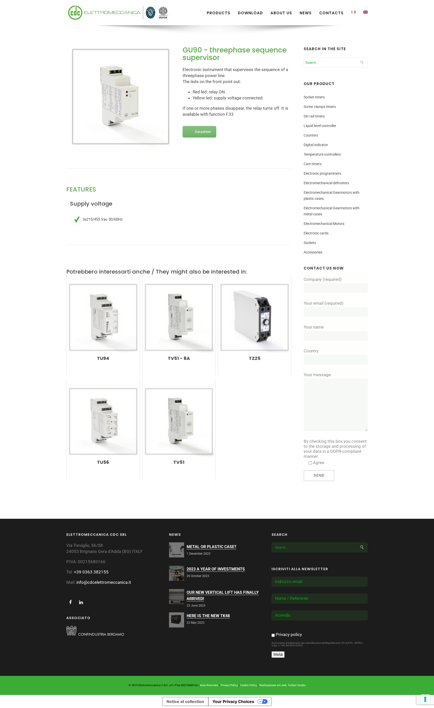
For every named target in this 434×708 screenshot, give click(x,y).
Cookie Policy (248, 685)
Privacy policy (289, 634)
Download (250, 13)
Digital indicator (316, 145)
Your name (314, 327)
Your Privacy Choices (233, 701)
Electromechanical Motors (324, 224)
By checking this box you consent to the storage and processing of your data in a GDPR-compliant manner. (335, 449)
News (306, 13)
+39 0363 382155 (91, 571)
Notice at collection (185, 701)
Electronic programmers (322, 173)
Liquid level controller (320, 126)
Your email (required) (323, 303)
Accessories (313, 252)
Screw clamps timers (320, 107)
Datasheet (203, 132)
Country (311, 350)
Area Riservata (209, 685)
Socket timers (314, 97)
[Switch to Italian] (353, 12)
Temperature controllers (322, 154)
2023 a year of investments (216, 569)
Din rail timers (314, 116)
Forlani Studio (296, 685)
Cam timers (312, 164)
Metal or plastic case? (211, 546)
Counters (311, 135)
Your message (317, 374)
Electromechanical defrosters (326, 183)
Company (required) (323, 279)
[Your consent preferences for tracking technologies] (425, 699)
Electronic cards (316, 233)
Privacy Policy (229, 685)
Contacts (331, 13)
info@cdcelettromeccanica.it (103, 582)
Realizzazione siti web (273, 685)
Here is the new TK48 (208, 615)
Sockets (310, 243)
